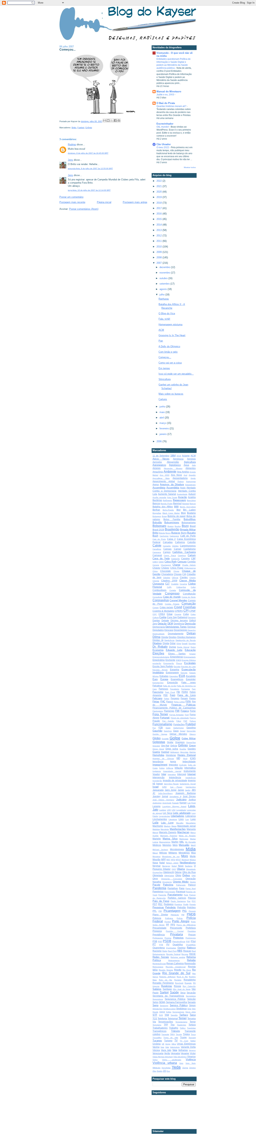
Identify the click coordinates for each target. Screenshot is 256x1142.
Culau (193, 614)
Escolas (177, 666)
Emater (192, 654)
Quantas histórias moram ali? (171, 106)
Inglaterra (157, 771)
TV (176, 1040)
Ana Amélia (183, 472)
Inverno (192, 780)
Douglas (192, 643)
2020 (159, 191)
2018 (159, 202)
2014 (159, 224)
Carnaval (157, 555)
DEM (170, 623)
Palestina (168, 884)
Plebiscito (175, 915)
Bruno (168, 533)
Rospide (188, 983)
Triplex (186, 1034)
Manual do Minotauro (168, 91)
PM (182, 915)
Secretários (191, 996)
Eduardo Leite (174, 650)
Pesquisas (158, 907)
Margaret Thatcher (168, 836)
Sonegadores (178, 1012)
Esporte (184, 673)
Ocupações (157, 872)
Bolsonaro (159, 525)
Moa (193, 852)
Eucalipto (191, 676)
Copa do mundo (171, 596)
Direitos (173, 637)
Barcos (193, 504)
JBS (194, 790)
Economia (158, 650)
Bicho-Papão (168, 510)
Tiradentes (181, 1025)
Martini (174, 842)
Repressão (190, 963)
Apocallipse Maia (161, 478)
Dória (179, 643)
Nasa (155, 862)
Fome (193, 711)
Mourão (156, 859)
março (163, 423)
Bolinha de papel (177, 516)
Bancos (156, 503)
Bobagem (157, 516)
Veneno (192, 1050)
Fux (154, 728)
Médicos (157, 845)
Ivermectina (191, 787)
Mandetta (165, 829)
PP (167, 924)
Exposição (172, 682)
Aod (185, 475)
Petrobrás (170, 907)
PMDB (191, 914)
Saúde (174, 992)
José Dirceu (189, 796)
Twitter (193, 1041)
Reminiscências (159, 964)
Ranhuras (164, 298)
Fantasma (185, 689)
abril (162, 417)
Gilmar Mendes (178, 734)
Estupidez (173, 676)
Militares (172, 852)
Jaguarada (158, 790)
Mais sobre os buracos (171, 393)
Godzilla (165, 739)
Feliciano (157, 698)
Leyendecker (164, 816)
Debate (165, 620)
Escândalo (190, 663)
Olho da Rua (189, 872)
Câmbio (175, 546)
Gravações (191, 742)
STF (155, 1015)
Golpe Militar (189, 738)
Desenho (192, 630)
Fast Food (170, 692)
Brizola (162, 533)
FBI (178, 692)
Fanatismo (174, 689)
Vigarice (191, 1056)
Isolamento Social (188, 784)
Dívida (166, 643)
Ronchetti (179, 983)
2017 (159, 208)
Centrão (191, 561)
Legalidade (181, 810)
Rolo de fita (165, 980)
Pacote (156, 884)
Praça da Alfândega (186, 925)
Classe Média (187, 580)
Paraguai (180, 891)
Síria (189, 1009)
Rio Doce (187, 970)
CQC (155, 614)
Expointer (191, 679)
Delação (162, 623)
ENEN (178, 660)
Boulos (178, 526)
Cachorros (164, 536)
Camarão (167, 546)
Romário (177, 980)
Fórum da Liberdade (180, 718)
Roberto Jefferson (167, 977)
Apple (193, 478)
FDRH (185, 692)
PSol (193, 941)
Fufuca (193, 721)
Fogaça (185, 711)
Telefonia (162, 1018)
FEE (165, 695)
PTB (161, 945)
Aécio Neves (161, 458)
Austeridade (182, 494)
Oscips (193, 882)
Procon (192, 934)
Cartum (192, 555)
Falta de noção (169, 686)
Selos (155, 1002)
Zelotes (192, 1068)
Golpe (175, 738)
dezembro (165, 267)
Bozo (185, 525)
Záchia (185, 1068)
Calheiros (180, 542)
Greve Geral (158, 749)
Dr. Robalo (160, 646)
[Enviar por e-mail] (104, 120)
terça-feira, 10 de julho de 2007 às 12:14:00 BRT (89, 190)
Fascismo (158, 692)
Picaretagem (172, 910)
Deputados (158, 630)
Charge (176, 564)
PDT (155, 904)
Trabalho (173, 1028)
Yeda (176, 1067)
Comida (172, 590)
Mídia (191, 849)
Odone (178, 872)
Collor (193, 587)
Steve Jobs (190, 1012)
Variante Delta (188, 1047)
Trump (183, 1037)
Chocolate (165, 571)
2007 (159, 262)
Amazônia (158, 472)
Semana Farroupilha (176, 1002)
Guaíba (183, 749)
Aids (194, 465)
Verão (167, 1053)
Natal (162, 862)
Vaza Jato (166, 1050)
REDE (192, 954)
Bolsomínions (171, 522)
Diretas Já (158, 640)
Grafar (170, 742)
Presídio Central (174, 931)
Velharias (183, 1050)
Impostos (173, 764)
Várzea (156, 1050)
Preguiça (157, 931)
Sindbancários (169, 1009)
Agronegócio (159, 465)
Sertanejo (164, 1006)
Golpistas (159, 742)
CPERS (179, 611)
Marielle (157, 838)
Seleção (191, 999)
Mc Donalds (190, 842)
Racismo (157, 951)
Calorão (191, 542)
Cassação (175, 559)
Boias (164, 516)
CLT (167, 583)
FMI (177, 711)
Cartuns (163, 399)
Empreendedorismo (161, 657)
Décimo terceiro (179, 620)
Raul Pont (172, 951)
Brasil (193, 526)
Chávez (165, 568)
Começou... (165, 357)
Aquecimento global (164, 481)
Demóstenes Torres (176, 626)
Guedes (192, 749)
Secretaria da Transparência (168, 996)
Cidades (166, 578)
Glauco (192, 734)
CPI (186, 610)
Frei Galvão (168, 721)
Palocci (192, 885)
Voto (181, 1063)
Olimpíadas (169, 876)
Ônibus (186, 875)
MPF (163, 859)
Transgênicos (159, 1031)
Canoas (167, 549)
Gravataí (156, 746)
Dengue (191, 627)
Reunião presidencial (176, 967)
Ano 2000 (164, 475)
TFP (166, 1024)
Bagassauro (179, 500)
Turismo (168, 1040)
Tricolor (179, 1034)
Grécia (173, 745)
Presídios (192, 931)
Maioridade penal (186, 826)
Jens (70, 159)
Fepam (184, 698)
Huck (185, 758)
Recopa (184, 954)
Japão (187, 790)
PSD (160, 941)
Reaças (187, 951)
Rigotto (177, 970)
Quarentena (159, 947)
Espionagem (172, 672)
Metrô (193, 845)
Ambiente (170, 471)
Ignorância (158, 761)
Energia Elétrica (189, 660)
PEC (160, 904)
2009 (159, 252)
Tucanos (157, 1040)
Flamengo (169, 711)
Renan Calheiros (175, 963)
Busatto (191, 532)
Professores (158, 938)
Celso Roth (171, 561)
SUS (161, 1015)
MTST (178, 860)
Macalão (179, 823)
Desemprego (180, 630)
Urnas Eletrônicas (186, 1044)
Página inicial (104, 202)
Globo (157, 738)
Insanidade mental (172, 771)
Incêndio (183, 765)
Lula (155, 822)
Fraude (156, 721)
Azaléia (192, 497)
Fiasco (169, 701)
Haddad (165, 752)
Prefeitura (191, 928)
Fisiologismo (158, 711)
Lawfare (162, 810)
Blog (183, 513)
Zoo (168, 1071)
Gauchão (157, 730)
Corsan (156, 607)
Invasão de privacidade (175, 780)
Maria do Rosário (187, 836)
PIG (184, 911)
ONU (194, 876)
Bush (155, 535)
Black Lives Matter (171, 513)
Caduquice (174, 536)
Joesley (156, 796)
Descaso (168, 630)
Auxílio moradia (159, 497)
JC (154, 793)
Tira (172, 1024)
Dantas (156, 620)
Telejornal (173, 1018)
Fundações (179, 724)
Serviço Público (179, 1005)
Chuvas (178, 574)
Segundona (158, 999)
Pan (161, 340)
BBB (176, 506)
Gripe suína (171, 749)
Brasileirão (172, 529)
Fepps (192, 698)
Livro (181, 819)
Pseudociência (178, 941)
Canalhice (157, 549)
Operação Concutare (171, 879)
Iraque (159, 783)
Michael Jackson (160, 849)
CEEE (161, 562)
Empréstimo (159, 660)
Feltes (166, 699)
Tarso (193, 1015)
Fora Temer (160, 714)
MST (168, 860)
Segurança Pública (175, 999)
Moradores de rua (171, 856)
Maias (174, 826)
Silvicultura (165, 379)
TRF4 (172, 1034)
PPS (173, 924)
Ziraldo (159, 1071)
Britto (74, 127)
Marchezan (183, 832)
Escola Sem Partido (163, 666)
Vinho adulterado (171, 1060)
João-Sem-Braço (165, 793)
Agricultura (190, 462)
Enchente (170, 660)
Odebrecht (168, 872)
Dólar (173, 643)
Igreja (173, 761)
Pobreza (157, 918)
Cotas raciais (166, 607)
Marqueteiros (164, 842)
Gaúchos (168, 731)
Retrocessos (158, 967)
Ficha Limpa (179, 702)
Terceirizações (165, 1021)
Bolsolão (157, 522)
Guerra (156, 752)
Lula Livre (167, 822)
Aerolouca (178, 459)
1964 (173, 455)
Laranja (156, 806)
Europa (164, 679)
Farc (194, 689)
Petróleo (191, 907)
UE (163, 1044)
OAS (174, 869)
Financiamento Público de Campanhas (174, 708)
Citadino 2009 (169, 580)
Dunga (172, 647)
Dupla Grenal (183, 647)
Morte (193, 856)
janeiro (163, 434)
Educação (190, 650)
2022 (159, 180)
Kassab (175, 803)
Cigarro (192, 578)
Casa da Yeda (161, 558)
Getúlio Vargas (160, 734)
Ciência (175, 578)
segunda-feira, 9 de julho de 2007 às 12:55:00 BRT (90, 168)
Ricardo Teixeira (166, 970)
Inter (163, 774)
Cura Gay (172, 617)
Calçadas (168, 542)
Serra (155, 1005)
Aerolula (191, 459)
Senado (192, 1002)
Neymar (157, 866)
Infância (169, 768)
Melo (175, 845)
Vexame (185, 1053)
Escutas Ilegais (160, 670)
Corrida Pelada (172, 604)
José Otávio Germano (163, 800)
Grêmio (88, 127)
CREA (162, 614)
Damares (192, 617)
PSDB (167, 941)
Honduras (171, 755)
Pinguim (192, 911)
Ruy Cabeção (189, 986)
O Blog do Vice (167, 313)
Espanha (174, 669)
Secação (191, 992)
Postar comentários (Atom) (83, 209)
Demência (179, 623)
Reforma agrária (178, 957)
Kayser (183, 802)
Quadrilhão (191, 945)
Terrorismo (157, 1025)
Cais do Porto (159, 539)
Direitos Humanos (186, 637)
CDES (155, 562)
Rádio (164, 951)
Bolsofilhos (190, 519)
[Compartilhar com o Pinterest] (119, 120)
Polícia (180, 918)
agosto (163, 289)
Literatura (173, 819)
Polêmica (169, 918)
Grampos (180, 742)
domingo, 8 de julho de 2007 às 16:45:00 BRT (88, 153)
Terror (193, 1021)
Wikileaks (156, 1068)
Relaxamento (174, 960)
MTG (173, 860)
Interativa (172, 774)
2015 (159, 219)
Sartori (164, 992)
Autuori (192, 494)
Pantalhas (173, 888)
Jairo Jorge (171, 790)
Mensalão (184, 845)
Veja (174, 1050)
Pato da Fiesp (161, 901)
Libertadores (177, 816)
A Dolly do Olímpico (169, 346)
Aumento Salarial (167, 494)
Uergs (167, 1044)
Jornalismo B (175, 796)
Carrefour (182, 555)
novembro (165, 272)
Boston (171, 526)
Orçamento (167, 882)
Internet (191, 774)
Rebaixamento (159, 954)
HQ (178, 758)
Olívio (178, 875)
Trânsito (175, 1031)
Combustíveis (159, 590)
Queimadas (171, 948)
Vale (167, 1047)
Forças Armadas (176, 715)
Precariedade (159, 928)
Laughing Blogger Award (174, 806)
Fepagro (175, 698)
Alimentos (191, 468)
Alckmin (157, 468)
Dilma (156, 637)
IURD (164, 787)
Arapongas (191, 481)
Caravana (157, 552)
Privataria (176, 934)
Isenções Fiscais (171, 784)
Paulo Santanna (178, 901)
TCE (155, 1018)
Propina (168, 938)
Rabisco (191, 947)
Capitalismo (189, 549)
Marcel (155, 832)
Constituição (189, 593)
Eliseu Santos (177, 653)
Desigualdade (159, 634)
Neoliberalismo (188, 862)
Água (186, 465)
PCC (194, 901)
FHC (162, 701)
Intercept (181, 774)
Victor (193, 1053)
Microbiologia (177, 849)
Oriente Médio (181, 881)
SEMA (162, 1002)
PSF (188, 941)
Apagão (192, 475)
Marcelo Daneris (167, 832)
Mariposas (183, 839)
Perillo (186, 904)
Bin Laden (189, 510)
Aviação (182, 497)
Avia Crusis (172, 497)
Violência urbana (165, 1062)
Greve (192, 745)
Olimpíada (158, 875)
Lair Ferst (191, 803)
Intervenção (159, 777)
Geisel (182, 731)
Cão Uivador (163, 144)
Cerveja (156, 565)
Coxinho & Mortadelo (163, 611)
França (193, 718)
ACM (161, 330)
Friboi (178, 721)
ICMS (193, 758)
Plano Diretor (160, 914)
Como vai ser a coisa (170, 362)
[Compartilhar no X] (112, 120)
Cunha (162, 617)
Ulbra (173, 1044)
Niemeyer (166, 866)
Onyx (155, 878)
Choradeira (167, 574)
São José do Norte (182, 989)
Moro (184, 856)
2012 (159, 235)
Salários (157, 989)
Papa (181, 888)
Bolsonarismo (189, 522)
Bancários (191, 500)
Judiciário (181, 799)
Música (193, 860)
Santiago (167, 989)
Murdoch (185, 860)
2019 (159, 197)
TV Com (184, 1041)
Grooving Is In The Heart (172, 335)
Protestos (178, 937)
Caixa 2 (171, 539)
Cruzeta (177, 614)
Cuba (186, 614)
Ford (187, 715)
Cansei (177, 549)
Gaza (176, 731)
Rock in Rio (182, 977)
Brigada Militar (188, 529)
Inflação (179, 768)
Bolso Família (171, 519)
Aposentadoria (180, 478)
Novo (180, 866)
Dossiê (185, 643)
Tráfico (183, 1028)
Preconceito (176, 928)
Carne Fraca (170, 555)
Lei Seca (167, 813)
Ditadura (157, 643)
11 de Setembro (161, 455)
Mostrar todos (190, 167)
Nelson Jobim (172, 863)
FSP (185, 721)
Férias (156, 701)
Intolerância (175, 777)
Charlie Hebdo (189, 565)
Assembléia (172, 487)
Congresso (172, 593)
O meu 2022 (163, 147)
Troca (193, 1034)
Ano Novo (176, 475)
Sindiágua (181, 1008)
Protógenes (191, 938)
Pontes (168, 922)
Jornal (165, 796)
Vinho (155, 1060)
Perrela (192, 904)
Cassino (185, 558)
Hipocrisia (184, 752)
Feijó (172, 695)
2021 (159, 186)
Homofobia (158, 755)
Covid (178, 607)
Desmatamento (175, 633)
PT (154, 944)
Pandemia (159, 888)
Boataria (191, 513)
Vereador (175, 1053)
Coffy (169, 587)
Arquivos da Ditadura (172, 484)
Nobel (174, 866)
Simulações (157, 1009)
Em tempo (164, 368)
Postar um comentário (71, 197)
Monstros (156, 856)
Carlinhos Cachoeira (184, 552)
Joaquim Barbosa (185, 793)
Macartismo (191, 823)
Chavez (156, 568)
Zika (154, 1071)
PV (167, 944)
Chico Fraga (176, 568)
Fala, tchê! (164, 318)
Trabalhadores (160, 1028)
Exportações (158, 683)
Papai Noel (191, 888)
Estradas (163, 676)
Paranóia (162, 895)
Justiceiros (157, 803)
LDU (173, 810)
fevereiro (164, 428)
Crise (169, 614)
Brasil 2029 (158, 529)
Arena (156, 484)
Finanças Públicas (183, 704)
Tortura (192, 1024)
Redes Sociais (161, 957)
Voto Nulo (191, 1063)
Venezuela (158, 1053)
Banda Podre (166, 504)
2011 (159, 241)
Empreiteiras (176, 657)
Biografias (157, 513)
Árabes (180, 481)
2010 (159, 246)
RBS (179, 950)
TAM (167, 1015)
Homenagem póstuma (170, 324)
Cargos (167, 552)
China (155, 571)
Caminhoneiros (188, 545)
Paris (186, 895)
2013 (159, 230)
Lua (187, 819)
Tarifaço (183, 1015)
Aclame (186, 455)
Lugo (193, 819)
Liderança (190, 816)
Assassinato (190, 485)
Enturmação (168, 663)
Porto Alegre (180, 921)
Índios (162, 768)
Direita (164, 637)
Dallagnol (182, 617)
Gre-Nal (165, 745)
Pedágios (169, 904)
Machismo (158, 826)
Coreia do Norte (189, 597)
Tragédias (191, 1028)
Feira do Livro (186, 695)
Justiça (192, 799)
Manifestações (178, 829)
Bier (179, 510)
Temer (182, 1018)
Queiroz (181, 947)
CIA (184, 574)
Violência (191, 1059)
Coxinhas (189, 607)
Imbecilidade (189, 761)
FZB (161, 727)
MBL (181, 842)
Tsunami (192, 1038)
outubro (163, 278)
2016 (159, 213)
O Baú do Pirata (165, 103)
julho (162, 294)
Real (194, 951)
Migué (155, 853)
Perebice (178, 904)
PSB (155, 941)
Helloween (174, 752)
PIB (160, 911)
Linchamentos (160, 819)
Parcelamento (175, 894)
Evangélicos (177, 679)
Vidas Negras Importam (163, 1057)
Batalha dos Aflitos (163, 506)
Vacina (156, 1047)
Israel (156, 786)
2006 (159, 441)
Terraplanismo (181, 1022)
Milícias (163, 852)
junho (162, 406)
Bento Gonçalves (188, 507)
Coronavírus (161, 600)
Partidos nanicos (177, 898)
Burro (184, 533)
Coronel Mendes (178, 600)
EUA (182, 675)
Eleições (158, 653)
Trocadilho (157, 1038)
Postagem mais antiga (135, 202)
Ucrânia (157, 1044)
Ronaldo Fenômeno (163, 983)
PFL (155, 911)
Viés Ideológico (180, 1057)
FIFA (188, 701)
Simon (192, 1005)
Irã (154, 783)
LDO (169, 810)
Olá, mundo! (162, 126)
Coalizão (175, 584)
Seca (183, 992)
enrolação (157, 663)
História (192, 752)
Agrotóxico (175, 465)
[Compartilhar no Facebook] (115, 120)
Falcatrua (157, 685)
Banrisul (177, 503)
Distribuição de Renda (186, 640)
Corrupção (189, 603)
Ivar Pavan (176, 787)
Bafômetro (167, 500)
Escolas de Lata (188, 666)
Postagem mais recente (72, 202)
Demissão (190, 623)
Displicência (169, 640)
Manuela (191, 829)
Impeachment (160, 764)
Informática (190, 768)
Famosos (163, 689)
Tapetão (174, 1015)
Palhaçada (181, 885)
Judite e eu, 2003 (165, 94)
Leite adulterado (182, 813)
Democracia (159, 627)
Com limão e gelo (168, 351)
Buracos (175, 532)
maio (162, 412)
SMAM (162, 1012)
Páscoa (192, 898)
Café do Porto (188, 536)
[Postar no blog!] (108, 120)
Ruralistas (166, 986)
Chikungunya (190, 568)
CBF (193, 558)
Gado (168, 728)
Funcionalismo (162, 724)
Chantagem (166, 565)
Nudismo (188, 866)
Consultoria (157, 597)
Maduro (167, 826)
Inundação (157, 781)
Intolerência (191, 778)
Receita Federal (173, 954)
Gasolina (191, 727)
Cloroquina (158, 583)
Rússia (177, 986)
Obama (181, 869)
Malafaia (156, 829)
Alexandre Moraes (173, 468)
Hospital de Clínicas (163, 758)
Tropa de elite (170, 1038)
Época (179, 663)
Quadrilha (178, 944)
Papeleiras (158, 891)
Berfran (156, 510)
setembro (164, 283)
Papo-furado (169, 892)
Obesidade (191, 869)
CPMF (192, 611)
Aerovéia (157, 462)
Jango (181, 790)
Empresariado (190, 657)
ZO (164, 1071)
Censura (181, 561)
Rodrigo (72, 144)
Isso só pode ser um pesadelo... (176, 373)
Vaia (162, 1047)
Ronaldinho (190, 979)
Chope (176, 571)
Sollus (168, 1012)
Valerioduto (175, 1047)
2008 (159, 257)
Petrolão (181, 907)
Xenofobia (166, 1068)
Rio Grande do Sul (176, 973)
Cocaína (183, 584)
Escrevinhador (164, 123)
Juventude (166, 803)
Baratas (185, 504)
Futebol (80, 127)
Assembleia (159, 487)
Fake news (188, 682)
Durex (193, 647)
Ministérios (184, 852)
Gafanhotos (178, 728)
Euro (155, 679)
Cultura (156, 617)
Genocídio (191, 731)
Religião (191, 960)
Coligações (181, 587)
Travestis (165, 1034)
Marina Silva (170, 838)
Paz (188, 901)
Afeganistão (173, 462)
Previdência (159, 934)
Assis (183, 487)
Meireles (166, 845)
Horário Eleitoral (186, 755)
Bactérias (157, 500)
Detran (191, 633)
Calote (157, 545)
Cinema (156, 581)
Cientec (184, 577)
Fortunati (165, 717)
